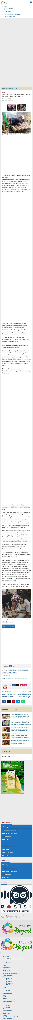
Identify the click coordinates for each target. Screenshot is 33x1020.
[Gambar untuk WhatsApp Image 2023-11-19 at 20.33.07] (11, 107)
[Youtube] (5, 687)
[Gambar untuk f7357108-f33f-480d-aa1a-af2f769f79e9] (21, 107)
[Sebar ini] (4, 701)
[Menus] (31, 2)
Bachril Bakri (5, 855)
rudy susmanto (6, 843)
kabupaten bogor (6, 836)
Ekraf (3, 92)
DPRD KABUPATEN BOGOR (9, 846)
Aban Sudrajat (12, 670)
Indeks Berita (15, 915)
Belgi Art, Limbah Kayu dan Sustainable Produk (14, 678)
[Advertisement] (16, 35)
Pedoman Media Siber (11, 916)
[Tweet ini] (9, 701)
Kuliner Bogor (5, 827)
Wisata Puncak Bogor (7, 852)
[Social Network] (3, 976)
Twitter (9, 980)
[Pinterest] (21, 685)
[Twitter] (17, 685)
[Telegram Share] (18, 701)
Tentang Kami (23, 915)
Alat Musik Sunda (23, 670)
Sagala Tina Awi (12, 672)
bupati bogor (5, 849)
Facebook (9, 978)
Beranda (18, 917)
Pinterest (9, 981)
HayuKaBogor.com (8, 179)
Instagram (10, 983)
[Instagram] (25, 685)
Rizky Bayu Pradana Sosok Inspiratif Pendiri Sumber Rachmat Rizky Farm (24, 695)
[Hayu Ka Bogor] (4, 2)
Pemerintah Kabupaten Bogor (10, 830)
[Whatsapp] (23, 701)
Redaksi (2, 916)
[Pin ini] (13, 701)
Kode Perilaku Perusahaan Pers (8, 917)
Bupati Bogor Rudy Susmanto (9, 833)
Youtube (9, 984)
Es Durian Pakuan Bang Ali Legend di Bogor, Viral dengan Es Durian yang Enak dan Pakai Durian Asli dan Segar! (21, 722)
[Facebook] (14, 685)
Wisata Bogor (5, 839)
